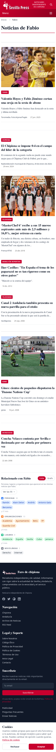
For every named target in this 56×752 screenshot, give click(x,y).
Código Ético (8, 642)
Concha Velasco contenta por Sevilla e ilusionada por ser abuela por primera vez (26, 442)
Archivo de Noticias (11, 620)
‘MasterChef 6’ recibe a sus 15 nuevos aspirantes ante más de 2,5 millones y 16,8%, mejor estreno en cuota (26, 229)
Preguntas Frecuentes (12, 712)
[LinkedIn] (19, 599)
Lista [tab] (41, 478)
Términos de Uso (10, 654)
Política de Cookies (11, 650)
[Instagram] (14, 599)
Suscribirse (28, 692)
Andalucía (7, 616)
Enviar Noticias (9, 716)
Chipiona (6, 612)
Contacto (6, 662)
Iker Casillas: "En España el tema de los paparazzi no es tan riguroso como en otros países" (27, 271)
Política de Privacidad (12, 646)
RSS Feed (6, 624)
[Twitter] (8, 599)
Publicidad (7, 708)
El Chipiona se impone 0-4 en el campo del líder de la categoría (26, 147)
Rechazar (14, 746)
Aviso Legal (7, 658)
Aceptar (41, 746)
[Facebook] (3, 599)
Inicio (3, 19)
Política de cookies (11, 740)
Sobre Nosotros (9, 638)
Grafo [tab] (50, 478)
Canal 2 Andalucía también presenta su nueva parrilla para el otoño (27, 304)
